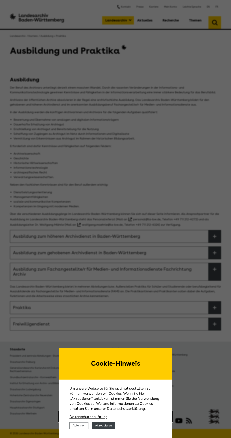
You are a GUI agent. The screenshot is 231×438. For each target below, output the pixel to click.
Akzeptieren (103, 425)
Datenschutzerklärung (88, 417)
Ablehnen (79, 425)
